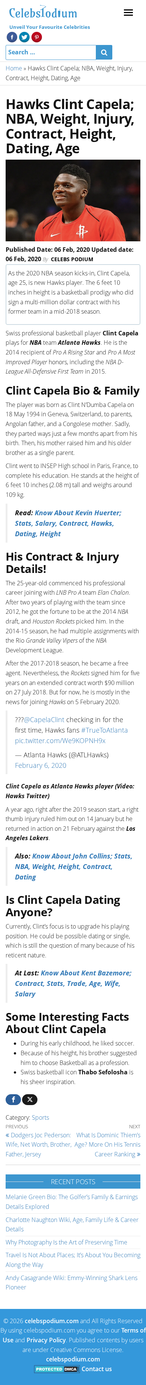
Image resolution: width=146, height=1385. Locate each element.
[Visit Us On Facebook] (12, 36)
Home (14, 68)
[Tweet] (29, 1099)
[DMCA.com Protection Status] (57, 1369)
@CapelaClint (44, 719)
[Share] (13, 1099)
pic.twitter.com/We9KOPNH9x (60, 740)
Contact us (97, 1369)
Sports (40, 1117)
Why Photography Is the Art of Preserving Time (66, 1242)
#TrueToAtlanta (104, 729)
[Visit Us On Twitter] (24, 36)
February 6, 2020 (40, 765)
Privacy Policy (46, 1340)
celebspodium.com (52, 1321)
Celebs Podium (72, 259)
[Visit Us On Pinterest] (36, 36)
